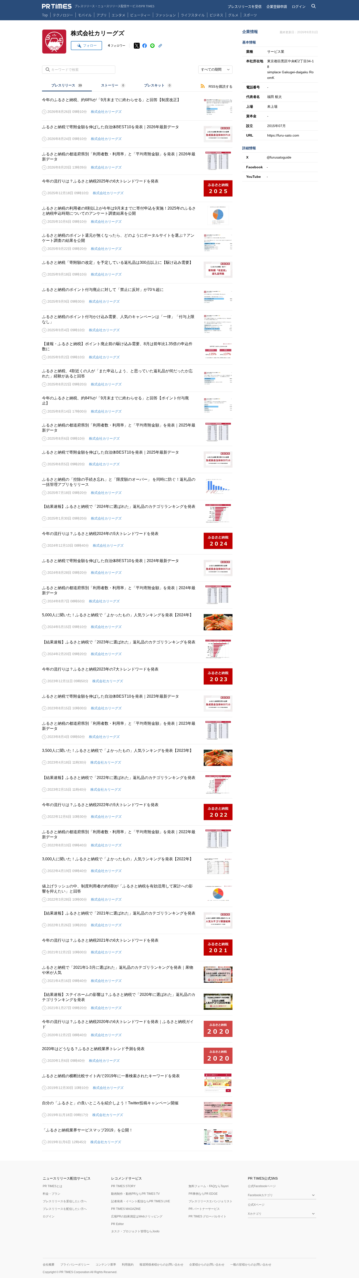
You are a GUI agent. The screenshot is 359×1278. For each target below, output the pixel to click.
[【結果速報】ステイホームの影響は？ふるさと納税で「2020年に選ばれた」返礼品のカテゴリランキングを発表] (137, 1001)
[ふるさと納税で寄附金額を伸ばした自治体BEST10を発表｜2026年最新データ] (137, 134)
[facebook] (145, 46)
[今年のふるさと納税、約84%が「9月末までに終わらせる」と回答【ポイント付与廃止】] (137, 405)
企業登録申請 (276, 6)
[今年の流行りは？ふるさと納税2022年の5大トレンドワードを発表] (137, 812)
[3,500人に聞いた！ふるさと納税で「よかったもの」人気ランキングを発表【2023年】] (137, 757)
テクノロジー (63, 14)
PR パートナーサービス (204, 1209)
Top (45, 14)
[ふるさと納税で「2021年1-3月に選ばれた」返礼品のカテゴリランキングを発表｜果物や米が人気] (137, 974)
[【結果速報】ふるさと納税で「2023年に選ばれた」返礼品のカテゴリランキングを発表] (137, 649)
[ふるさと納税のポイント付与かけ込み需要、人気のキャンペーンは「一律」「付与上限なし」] (137, 323)
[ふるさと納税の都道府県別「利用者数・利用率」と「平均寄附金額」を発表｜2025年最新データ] (137, 432)
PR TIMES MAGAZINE (126, 1209)
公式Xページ (256, 1204)
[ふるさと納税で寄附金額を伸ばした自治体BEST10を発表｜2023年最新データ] (137, 703)
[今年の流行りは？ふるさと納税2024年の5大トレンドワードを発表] (137, 540)
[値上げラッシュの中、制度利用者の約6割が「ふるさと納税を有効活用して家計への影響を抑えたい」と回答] (137, 893)
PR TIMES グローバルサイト (207, 1216)
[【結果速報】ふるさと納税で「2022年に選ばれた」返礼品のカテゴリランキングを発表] (137, 784)
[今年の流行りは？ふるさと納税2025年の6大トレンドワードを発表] (137, 188)
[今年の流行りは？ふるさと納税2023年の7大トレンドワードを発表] (137, 676)
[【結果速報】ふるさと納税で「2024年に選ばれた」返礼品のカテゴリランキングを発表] (137, 513)
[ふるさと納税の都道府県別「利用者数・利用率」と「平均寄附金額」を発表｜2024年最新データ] (137, 595)
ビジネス (216, 14)
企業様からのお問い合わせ (206, 1264)
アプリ (101, 14)
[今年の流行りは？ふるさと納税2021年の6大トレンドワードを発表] (137, 947)
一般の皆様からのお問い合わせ (250, 1264)
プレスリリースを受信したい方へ (65, 1201)
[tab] (67, 85)
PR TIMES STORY (123, 1186)
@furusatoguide (279, 157)
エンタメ (118, 14)
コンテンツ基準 (105, 1264)
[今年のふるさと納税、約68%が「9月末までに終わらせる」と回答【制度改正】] (137, 107)
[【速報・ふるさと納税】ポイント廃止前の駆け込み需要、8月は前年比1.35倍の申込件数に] (137, 351)
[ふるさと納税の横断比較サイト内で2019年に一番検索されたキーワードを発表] (137, 1083)
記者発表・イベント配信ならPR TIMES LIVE (140, 1201)
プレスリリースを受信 (245, 6)
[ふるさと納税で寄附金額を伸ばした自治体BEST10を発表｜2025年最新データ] (137, 459)
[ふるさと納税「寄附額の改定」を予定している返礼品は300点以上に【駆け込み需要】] (137, 269)
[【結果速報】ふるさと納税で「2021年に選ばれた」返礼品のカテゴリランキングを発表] (137, 920)
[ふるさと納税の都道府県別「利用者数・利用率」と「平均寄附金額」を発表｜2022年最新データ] (137, 839)
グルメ (233, 14)
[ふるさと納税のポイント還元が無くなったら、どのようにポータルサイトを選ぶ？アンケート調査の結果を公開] (137, 242)
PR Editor (117, 1224)
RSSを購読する (220, 86)
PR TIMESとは (52, 1186)
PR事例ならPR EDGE (203, 1193)
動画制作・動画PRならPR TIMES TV (135, 1193)
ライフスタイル (193, 14)
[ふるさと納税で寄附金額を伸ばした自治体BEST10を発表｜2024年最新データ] (137, 567)
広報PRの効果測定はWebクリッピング (136, 1216)
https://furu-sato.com (283, 135)
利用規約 (128, 1264)
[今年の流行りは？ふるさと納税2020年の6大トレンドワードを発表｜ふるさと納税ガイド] (137, 1028)
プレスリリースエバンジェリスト (210, 1201)
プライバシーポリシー (75, 1264)
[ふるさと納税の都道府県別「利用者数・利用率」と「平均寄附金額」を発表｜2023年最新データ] (137, 730)
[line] (152, 46)
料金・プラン (51, 1193)
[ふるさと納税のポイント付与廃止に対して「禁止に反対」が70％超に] (137, 296)
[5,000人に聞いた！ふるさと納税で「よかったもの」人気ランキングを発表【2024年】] (137, 622)
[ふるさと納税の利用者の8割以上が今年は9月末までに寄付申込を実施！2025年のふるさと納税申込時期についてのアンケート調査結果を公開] (137, 215)
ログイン (299, 6)
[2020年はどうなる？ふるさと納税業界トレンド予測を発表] (137, 1056)
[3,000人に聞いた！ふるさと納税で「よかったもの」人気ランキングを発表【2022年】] (137, 866)
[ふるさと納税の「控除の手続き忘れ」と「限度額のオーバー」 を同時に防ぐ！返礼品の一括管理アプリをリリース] (137, 486)
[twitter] (137, 46)
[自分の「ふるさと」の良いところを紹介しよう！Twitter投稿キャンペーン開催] (137, 1110)
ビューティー (140, 14)
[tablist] (111, 85)
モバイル (85, 14)
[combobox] (215, 69)
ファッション (165, 14)
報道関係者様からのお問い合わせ (161, 1264)
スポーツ (250, 14)
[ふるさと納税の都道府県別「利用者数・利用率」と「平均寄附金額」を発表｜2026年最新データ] (137, 161)
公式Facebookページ (262, 1186)
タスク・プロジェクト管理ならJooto (135, 1231)
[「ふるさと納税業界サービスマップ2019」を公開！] (137, 1137)
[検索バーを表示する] (313, 6)
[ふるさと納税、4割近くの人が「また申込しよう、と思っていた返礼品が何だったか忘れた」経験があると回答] (137, 378)
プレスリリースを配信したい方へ (65, 1209)
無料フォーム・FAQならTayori (209, 1186)
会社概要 (48, 1264)
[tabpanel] (137, 621)
